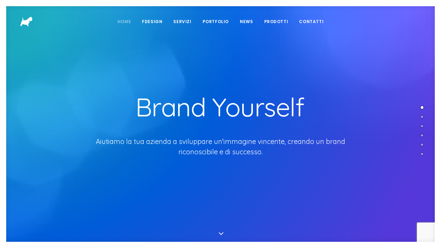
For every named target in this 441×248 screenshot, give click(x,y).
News (246, 21)
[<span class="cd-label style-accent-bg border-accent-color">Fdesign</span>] (422, 117)
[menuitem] (124, 21)
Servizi (182, 21)
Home (124, 21)
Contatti (311, 21)
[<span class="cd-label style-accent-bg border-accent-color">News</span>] (422, 145)
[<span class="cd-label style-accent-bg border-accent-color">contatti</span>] (422, 154)
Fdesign (152, 21)
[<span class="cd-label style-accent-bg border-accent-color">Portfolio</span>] (422, 126)
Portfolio (216, 21)
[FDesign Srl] (26, 22)
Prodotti (276, 21)
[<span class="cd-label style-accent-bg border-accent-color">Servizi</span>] (422, 135)
